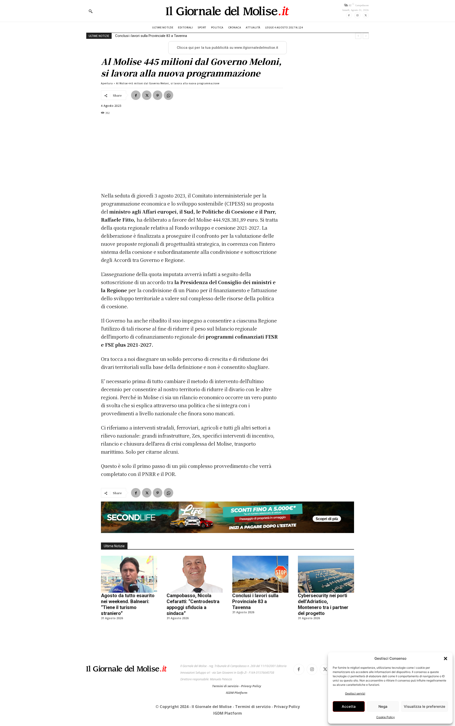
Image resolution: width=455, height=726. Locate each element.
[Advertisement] (189, 153)
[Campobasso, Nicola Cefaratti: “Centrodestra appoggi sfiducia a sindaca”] (195, 574)
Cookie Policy (385, 717)
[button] (445, 658)
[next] (366, 36)
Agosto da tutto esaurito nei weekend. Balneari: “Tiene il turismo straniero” (128, 604)
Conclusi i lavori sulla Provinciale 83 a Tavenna (255, 601)
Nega (382, 706)
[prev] (358, 36)
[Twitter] (366, 15)
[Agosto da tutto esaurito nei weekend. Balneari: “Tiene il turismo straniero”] (129, 574)
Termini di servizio (225, 686)
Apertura (107, 83)
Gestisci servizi (355, 693)
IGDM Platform (236, 692)
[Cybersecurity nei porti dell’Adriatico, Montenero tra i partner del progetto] (326, 574)
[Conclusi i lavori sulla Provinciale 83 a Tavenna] (260, 574)
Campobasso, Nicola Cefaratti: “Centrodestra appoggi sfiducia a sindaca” (193, 604)
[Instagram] (357, 15)
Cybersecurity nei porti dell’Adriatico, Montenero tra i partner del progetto (171, 36)
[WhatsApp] (168, 95)
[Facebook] (349, 15)
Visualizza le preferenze (424, 706)
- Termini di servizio (252, 706)
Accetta (349, 706)
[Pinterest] (157, 95)
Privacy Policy (251, 686)
